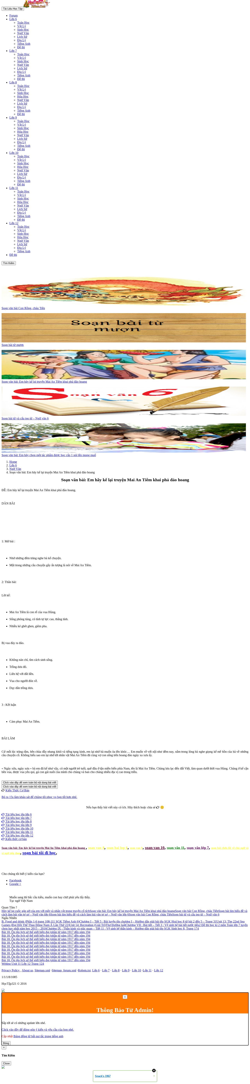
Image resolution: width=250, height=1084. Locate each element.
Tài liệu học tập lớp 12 (19, 835)
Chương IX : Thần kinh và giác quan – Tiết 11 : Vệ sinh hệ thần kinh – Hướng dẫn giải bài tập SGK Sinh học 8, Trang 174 (123, 928)
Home (13, 461)
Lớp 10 (13, 152)
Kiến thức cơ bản (16, 839)
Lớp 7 (13, 50)
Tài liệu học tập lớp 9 (18, 825)
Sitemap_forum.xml (64, 970)
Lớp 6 (13, 19)
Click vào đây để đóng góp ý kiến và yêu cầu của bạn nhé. (38, 1029)
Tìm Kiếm (8, 263)
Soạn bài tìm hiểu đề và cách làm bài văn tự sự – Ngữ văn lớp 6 (89, 914)
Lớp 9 (13, 117)
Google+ (126, 811)
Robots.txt (84, 970)
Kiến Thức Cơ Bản (17, 790)
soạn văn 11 (175, 848)
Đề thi (21, 47)
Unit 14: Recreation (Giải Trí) (87, 925)
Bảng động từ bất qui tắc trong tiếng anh (38, 1036)
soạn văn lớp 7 (198, 848)
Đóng (6, 1043)
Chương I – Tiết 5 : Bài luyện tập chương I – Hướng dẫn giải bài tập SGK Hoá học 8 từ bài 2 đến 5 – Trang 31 (147, 921)
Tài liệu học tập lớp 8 (18, 821)
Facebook (114, 811)
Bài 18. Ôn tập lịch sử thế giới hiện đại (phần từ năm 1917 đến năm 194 (46, 932)
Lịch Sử (22, 36)
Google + (15, 884)
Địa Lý (21, 40)
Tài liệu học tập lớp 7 (18, 818)
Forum (13, 15)
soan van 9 (136, 848)
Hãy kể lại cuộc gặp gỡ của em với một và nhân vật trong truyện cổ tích (46, 911)
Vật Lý (21, 26)
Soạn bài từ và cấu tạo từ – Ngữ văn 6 (195, 914)
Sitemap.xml (42, 970)
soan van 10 (154, 847)
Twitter (137, 811)
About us (27, 970)
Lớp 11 (13, 188)
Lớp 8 (13, 82)
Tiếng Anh (23, 43)
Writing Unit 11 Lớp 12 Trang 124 (23, 963)
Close (6, 1063)
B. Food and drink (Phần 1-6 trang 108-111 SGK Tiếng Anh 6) (40, 921)
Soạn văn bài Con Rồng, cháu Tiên (196, 911)
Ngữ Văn (23, 33)
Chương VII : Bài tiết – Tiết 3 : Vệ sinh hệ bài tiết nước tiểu (162, 925)
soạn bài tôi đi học (39, 852)
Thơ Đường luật (116, 925)
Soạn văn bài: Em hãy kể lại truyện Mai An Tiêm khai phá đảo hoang (44, 848)
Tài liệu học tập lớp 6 (18, 814)
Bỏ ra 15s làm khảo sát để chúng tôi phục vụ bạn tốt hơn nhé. (39, 797)
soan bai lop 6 (117, 848)
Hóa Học (23, 96)
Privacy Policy (11, 970)
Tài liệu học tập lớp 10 (19, 828)
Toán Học (23, 22)
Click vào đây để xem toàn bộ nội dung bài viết (29, 782)
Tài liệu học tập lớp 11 (19, 832)
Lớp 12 (13, 223)
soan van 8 (96, 848)
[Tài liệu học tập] (38, 8)
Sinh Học (23, 29)
